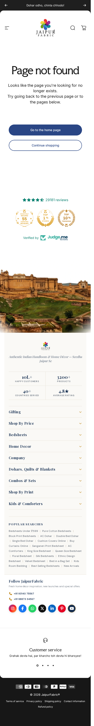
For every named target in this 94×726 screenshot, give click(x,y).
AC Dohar (46, 536)
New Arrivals (71, 566)
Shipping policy (53, 701)
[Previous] (6, 5)
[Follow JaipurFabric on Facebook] (22, 608)
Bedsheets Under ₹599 (23, 531)
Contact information (74, 701)
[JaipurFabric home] (45, 346)
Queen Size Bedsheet (68, 551)
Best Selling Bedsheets (45, 566)
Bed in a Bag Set (59, 561)
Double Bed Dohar (67, 536)
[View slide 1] (37, 665)
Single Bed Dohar (22, 541)
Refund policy (45, 706)
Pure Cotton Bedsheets (56, 531)
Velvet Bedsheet (35, 561)
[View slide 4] (53, 665)
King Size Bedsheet (39, 551)
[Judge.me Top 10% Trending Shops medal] (66, 218)
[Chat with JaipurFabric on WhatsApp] (32, 608)
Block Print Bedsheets (22, 536)
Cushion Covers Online (52, 541)
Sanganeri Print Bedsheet (48, 546)
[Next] (84, 5)
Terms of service (15, 701)
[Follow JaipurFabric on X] (42, 608)
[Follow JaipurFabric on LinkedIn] (52, 608)
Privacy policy (34, 701)
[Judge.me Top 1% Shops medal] (45, 218)
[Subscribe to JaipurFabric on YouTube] (72, 608)
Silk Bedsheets (45, 556)
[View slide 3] (48, 665)
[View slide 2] (42, 665)
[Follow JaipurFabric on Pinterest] (62, 608)
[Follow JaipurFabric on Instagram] (13, 608)
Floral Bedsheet (22, 556)
